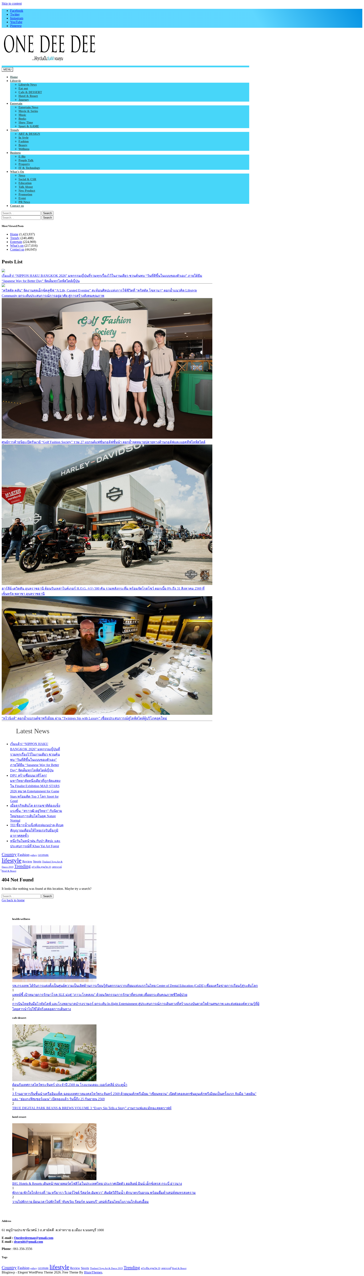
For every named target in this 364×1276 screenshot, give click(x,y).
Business (15, 152)
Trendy (14, 130)
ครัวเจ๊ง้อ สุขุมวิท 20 (41, 867)
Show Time (26, 122)
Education (25, 183)
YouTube (16, 22)
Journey (24, 99)
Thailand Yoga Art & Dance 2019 (106, 1268)
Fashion (24, 141)
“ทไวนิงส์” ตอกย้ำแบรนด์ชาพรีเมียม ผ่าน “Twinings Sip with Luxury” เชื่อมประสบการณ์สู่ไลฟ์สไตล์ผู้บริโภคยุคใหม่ (84, 718)
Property (24, 164)
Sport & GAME (29, 126)
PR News (24, 202)
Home (14, 77)
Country (9, 854)
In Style (23, 137)
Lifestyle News (28, 84)
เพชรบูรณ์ (57, 867)
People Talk (26, 160)
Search (47, 213)
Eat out (23, 88)
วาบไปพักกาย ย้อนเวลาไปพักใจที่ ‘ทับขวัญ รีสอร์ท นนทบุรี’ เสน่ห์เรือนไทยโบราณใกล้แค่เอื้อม (80, 1201)
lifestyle (11, 860)
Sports (37, 861)
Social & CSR (27, 179)
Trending (22, 866)
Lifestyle (15, 80)
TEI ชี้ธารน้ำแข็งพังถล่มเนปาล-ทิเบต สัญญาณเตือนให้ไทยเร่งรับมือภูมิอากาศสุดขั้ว (36, 830)
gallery (33, 855)
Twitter (15, 14)
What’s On (17, 171)
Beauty (23, 145)
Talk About (26, 186)
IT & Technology (29, 168)
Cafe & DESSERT (30, 92)
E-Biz (22, 156)
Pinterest (15, 26)
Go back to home (13, 900)
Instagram (16, 18)
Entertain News (28, 107)
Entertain (16, 103)
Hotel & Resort (28, 96)
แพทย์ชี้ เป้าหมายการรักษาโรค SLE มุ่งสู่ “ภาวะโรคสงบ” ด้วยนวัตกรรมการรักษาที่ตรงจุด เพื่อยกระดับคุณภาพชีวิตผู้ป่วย (99, 994)
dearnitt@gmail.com (28, 1241)
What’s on (17, 245)
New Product (27, 190)
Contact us (17, 205)
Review (27, 861)
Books (22, 118)
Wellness (24, 149)
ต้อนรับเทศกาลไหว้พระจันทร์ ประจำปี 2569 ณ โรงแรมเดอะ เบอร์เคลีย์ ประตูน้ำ (69, 1084)
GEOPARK (43, 855)
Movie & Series (28, 111)
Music (22, 115)
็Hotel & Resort (9, 871)
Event (22, 198)
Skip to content (12, 3)
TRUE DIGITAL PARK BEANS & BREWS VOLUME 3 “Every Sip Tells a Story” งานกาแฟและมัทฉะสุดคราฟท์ (91, 1108)
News (22, 175)
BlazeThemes (93, 1272)
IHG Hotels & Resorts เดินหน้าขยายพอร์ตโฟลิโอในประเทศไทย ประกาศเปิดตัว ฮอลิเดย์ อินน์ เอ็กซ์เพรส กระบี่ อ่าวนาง (97, 1183)
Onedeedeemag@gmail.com (33, 1238)
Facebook (16, 10)
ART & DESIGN (29, 133)
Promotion (25, 194)
